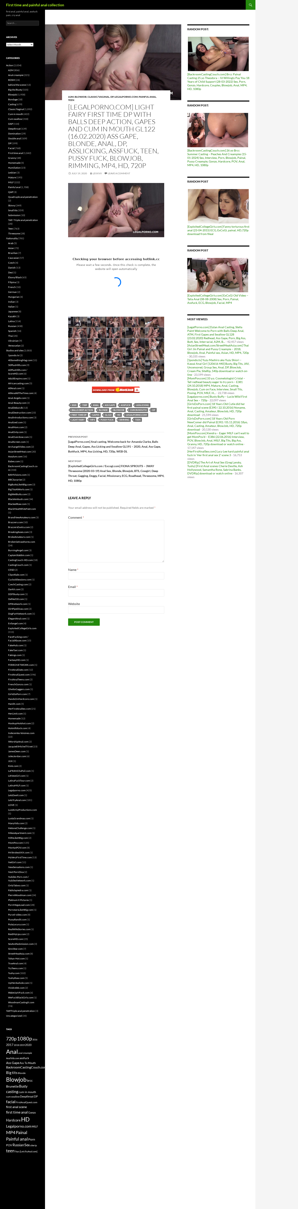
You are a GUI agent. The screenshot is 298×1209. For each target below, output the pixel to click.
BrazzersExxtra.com (19, 527)
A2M (71, 96)
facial (10, 1101)
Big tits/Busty (15, 89)
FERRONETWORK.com (21, 664)
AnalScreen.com (17, 441)
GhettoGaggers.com (19, 689)
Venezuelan (14, 345)
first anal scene (16, 1107)
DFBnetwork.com (17, 603)
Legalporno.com (126, 96)
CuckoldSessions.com (19, 579)
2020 (74, 405)
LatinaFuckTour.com (19, 780)
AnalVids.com (12, 1058)
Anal (96, 405)
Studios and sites (15, 350)
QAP (10, 192)
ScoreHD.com (15, 939)
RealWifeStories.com (19, 929)
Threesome (14, 233)
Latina (11, 321)
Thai (10, 335)
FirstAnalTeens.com (18, 679)
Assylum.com (15, 456)
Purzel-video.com (17, 914)
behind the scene (17, 84)
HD (118, 414)
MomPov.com (15, 842)
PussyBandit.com (17, 919)
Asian (11, 248)
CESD (11, 569)
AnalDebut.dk (15, 407)
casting (12, 1091)
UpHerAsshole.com (18, 982)
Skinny (11, 205)
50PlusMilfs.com (17, 365)
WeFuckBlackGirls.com (20, 997)
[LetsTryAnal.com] (28, 1151)
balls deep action (82, 410)
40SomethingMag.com (20, 360)
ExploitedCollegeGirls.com (22, 628)
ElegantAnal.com (17, 618)
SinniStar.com (15, 948)
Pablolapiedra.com (18, 890)
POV (9, 1145)
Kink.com (13, 765)
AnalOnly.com (15, 432)
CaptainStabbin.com (19, 555)
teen (137, 419)
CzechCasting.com (18, 584)
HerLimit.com (15, 713)
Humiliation (14, 167)
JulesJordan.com (17, 756)
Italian (11, 306)
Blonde (103, 410)
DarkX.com (14, 589)
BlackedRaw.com (17, 503)
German (12, 291)
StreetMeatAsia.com (19, 953)
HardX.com (14, 703)
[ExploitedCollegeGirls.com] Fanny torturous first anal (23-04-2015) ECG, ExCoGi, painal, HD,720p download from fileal (218, 230)
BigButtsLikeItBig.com (20, 484)
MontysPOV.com (17, 847)
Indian (11, 301)
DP (112, 96)
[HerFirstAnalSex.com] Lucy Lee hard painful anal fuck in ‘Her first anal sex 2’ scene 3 (218, 453)
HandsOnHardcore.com (21, 698)
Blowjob (81, 96)
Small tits (12, 210)
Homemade (14, 162)
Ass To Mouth (28, 1063)
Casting (12, 104)
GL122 (108, 414)
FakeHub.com (15, 645)
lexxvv (97, 173)
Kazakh (12, 316)
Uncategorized (14, 1015)
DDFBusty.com (16, 594)
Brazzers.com (15, 522)
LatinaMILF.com (16, 785)
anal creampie (25, 1053)
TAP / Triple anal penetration (23, 220)
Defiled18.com (16, 599)
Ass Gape (110, 405)
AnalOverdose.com (18, 436)
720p (84, 405)
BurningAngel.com (18, 550)
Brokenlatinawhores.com (21, 541)
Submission (14, 215)
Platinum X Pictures (18, 900)
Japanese (13, 311)
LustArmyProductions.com (22, 809)
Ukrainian (13, 340)
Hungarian (13, 296)
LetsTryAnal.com (17, 800)
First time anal (15, 153)
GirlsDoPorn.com (17, 694)
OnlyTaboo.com (16, 885)
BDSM (11, 79)
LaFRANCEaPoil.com (19, 770)
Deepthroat (14, 128)
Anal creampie (15, 75)
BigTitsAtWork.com (18, 489)
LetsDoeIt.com (16, 795)
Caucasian (13, 257)
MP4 (92, 419)
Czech (11, 262)
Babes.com (14, 461)
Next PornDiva (16, 871)
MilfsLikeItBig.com (18, 837)
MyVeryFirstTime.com (20, 857)
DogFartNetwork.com (20, 613)
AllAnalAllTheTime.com (20, 393)
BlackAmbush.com (18, 499)
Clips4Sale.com (16, 574)
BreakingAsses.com (18, 532)
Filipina (12, 282)
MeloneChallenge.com (20, 828)
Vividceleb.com (16, 987)
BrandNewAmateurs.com (21, 517)
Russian (12, 326)
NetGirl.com (14, 862)
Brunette (12, 1086)
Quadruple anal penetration (23, 196)
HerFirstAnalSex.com (19, 708)
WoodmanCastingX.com (21, 1002)
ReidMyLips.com (17, 934)
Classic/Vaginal (98, 96)
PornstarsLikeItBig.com (20, 909)
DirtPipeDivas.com (18, 608)
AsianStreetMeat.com (19, 451)
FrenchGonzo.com (18, 684)
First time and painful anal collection (35, 5)
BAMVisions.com (17, 474)
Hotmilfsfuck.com (17, 728)
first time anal (17, 1112)
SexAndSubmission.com (21, 943)
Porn (31, 1139)
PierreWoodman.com (19, 895)
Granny (12, 157)
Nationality (12, 238)
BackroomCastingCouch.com (26, 1067)
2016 (34, 1039)
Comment (76, 517)
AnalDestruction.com (19, 412)
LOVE (11, 804)
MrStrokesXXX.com (18, 852)
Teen (71, 100)
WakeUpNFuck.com (19, 992)
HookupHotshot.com (19, 723)
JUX (10, 761)
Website (74, 604)
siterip (33, 1145)
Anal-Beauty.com (17, 402)
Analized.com (15, 422)
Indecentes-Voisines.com (21, 733)
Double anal (14, 138)
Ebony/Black (15, 277)
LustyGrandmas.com (19, 818)
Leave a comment (119, 173)
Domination (14, 133)
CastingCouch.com (18, 564)
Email (73, 587)
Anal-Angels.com (17, 397)
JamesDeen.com (17, 751)
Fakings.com (14, 655)
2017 (9, 1045)
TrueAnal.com (15, 963)
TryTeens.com (15, 968)
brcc (30, 1080)
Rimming (124, 419)
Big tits (11, 1072)
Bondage (13, 99)
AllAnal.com (14, 388)
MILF (11, 182)
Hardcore (13, 1120)
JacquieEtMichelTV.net (20, 746)
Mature (12, 177)
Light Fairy (78, 419)
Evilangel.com (15, 623)
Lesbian (12, 172)
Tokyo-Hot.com (16, 958)
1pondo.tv (13, 355)
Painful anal (147, 96)
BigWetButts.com (17, 494)
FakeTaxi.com (15, 650)
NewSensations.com (19, 867)
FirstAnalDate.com (18, 669)
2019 (22, 1045)
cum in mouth (138, 410)
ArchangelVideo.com (19, 446)
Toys (17, 1151)
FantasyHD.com (16, 659)
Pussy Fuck (107, 419)
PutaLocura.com (17, 924)
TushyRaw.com (16, 978)
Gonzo (32, 1112)
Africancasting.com (18, 383)
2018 (16, 1045)
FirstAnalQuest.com (19, 674)
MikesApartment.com (19, 833)
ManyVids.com (16, 823)
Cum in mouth (15, 114)
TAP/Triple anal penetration (20, 1010)
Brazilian (13, 252)
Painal (21, 1132)
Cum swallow (15, 118)
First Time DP (79, 414)
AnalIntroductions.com (20, 417)
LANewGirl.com (16, 775)
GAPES (95, 414)
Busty (23, 1086)
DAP (10, 123)
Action (9, 65)
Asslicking (142, 405)
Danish (12, 267)
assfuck (126, 405)
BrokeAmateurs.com (19, 536)
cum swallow (13, 1096)
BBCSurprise (15, 479)
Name (73, 569)
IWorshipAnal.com (18, 741)
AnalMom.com (16, 427)
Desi (10, 272)
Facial (11, 148)
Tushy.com (13, 973)
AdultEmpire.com (17, 378)
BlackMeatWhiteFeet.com (22, 508)
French (12, 287)
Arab (10, 243)
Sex (27, 1145)
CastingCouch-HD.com (20, 560)
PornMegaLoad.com (19, 904)
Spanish (12, 330)
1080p (24, 1038)
